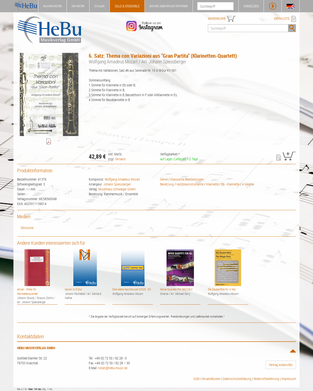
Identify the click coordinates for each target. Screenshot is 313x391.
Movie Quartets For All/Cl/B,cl (176, 289)
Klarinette (212, 184)
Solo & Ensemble (127, 6)
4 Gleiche (248, 184)
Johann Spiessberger (117, 184)
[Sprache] (290, 6)
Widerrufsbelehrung (266, 378)
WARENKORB (216, 18)
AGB (196, 378)
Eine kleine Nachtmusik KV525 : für (131, 289)
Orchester (78, 6)
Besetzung (167, 184)
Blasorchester (52, 6)
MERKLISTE (282, 18)
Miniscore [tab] (27, 227)
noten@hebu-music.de (112, 368)
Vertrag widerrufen (281, 364)
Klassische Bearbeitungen (187, 179)
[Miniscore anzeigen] (49, 141)
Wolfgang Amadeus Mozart (122, 179)
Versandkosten (211, 378)
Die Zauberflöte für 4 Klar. (222, 289)
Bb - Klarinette (230, 184)
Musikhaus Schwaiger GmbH (116, 189)
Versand (120, 159)
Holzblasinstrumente (190, 184)
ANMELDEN (251, 6)
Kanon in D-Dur (73, 289)
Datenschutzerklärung (237, 378)
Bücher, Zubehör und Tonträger (169, 6)
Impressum (288, 378)
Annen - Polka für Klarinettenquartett (27, 291)
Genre (164, 179)
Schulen (99, 6)
